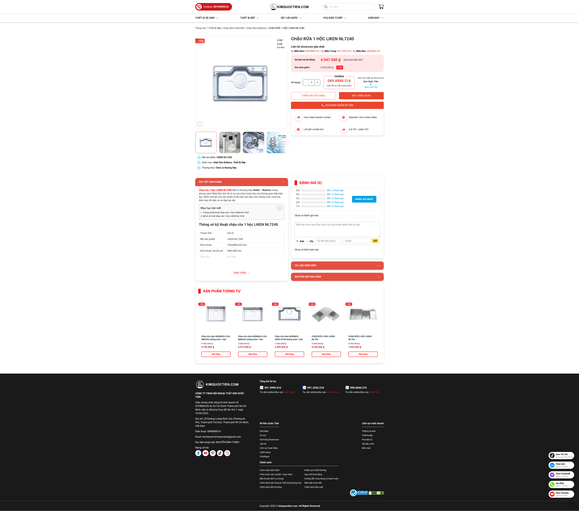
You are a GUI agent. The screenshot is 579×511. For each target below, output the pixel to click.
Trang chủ (200, 28)
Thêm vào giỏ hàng (313, 95)
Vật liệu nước (368, 444)
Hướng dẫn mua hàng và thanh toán (321, 478)
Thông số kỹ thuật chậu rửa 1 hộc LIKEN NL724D (226, 212)
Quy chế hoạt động (313, 474)
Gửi (375, 241)
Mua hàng (216, 354)
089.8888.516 (312, 51)
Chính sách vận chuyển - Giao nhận (276, 474)
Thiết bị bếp (367, 435)
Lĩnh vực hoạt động (269, 448)
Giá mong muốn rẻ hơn (339, 105)
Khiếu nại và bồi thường (315, 470)
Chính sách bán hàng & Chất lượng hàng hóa (280, 483)
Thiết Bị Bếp (214, 28)
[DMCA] (376, 493)
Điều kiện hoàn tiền (313, 483)
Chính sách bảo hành (269, 470)
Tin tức (263, 435)
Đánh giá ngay (364, 199)
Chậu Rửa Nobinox (256, 28)
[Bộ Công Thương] (359, 492)
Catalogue (264, 456)
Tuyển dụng (265, 452)
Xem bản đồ (370, 87)
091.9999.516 (272, 387)
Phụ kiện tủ (367, 439)
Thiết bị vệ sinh (369, 431)
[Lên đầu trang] (571, 503)
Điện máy (366, 448)
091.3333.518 (344, 51)
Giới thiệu (264, 431)
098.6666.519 (373, 51)
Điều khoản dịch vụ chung (271, 478)
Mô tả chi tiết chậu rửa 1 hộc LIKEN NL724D (223, 216)
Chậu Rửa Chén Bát (233, 28)
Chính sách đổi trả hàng (271, 487)
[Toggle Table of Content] (277, 208)
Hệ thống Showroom (269, 439)
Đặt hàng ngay (361, 95)
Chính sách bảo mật (313, 487)
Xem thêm (240, 272)
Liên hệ (263, 444)
